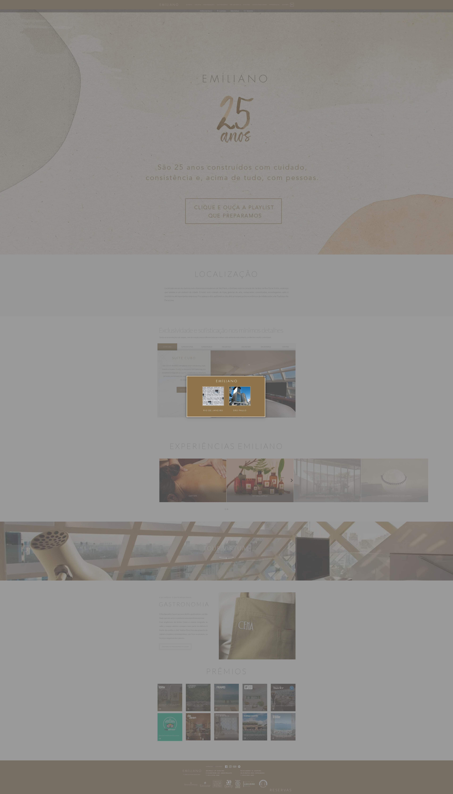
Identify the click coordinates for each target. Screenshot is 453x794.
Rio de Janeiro (213, 410)
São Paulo (240, 410)
